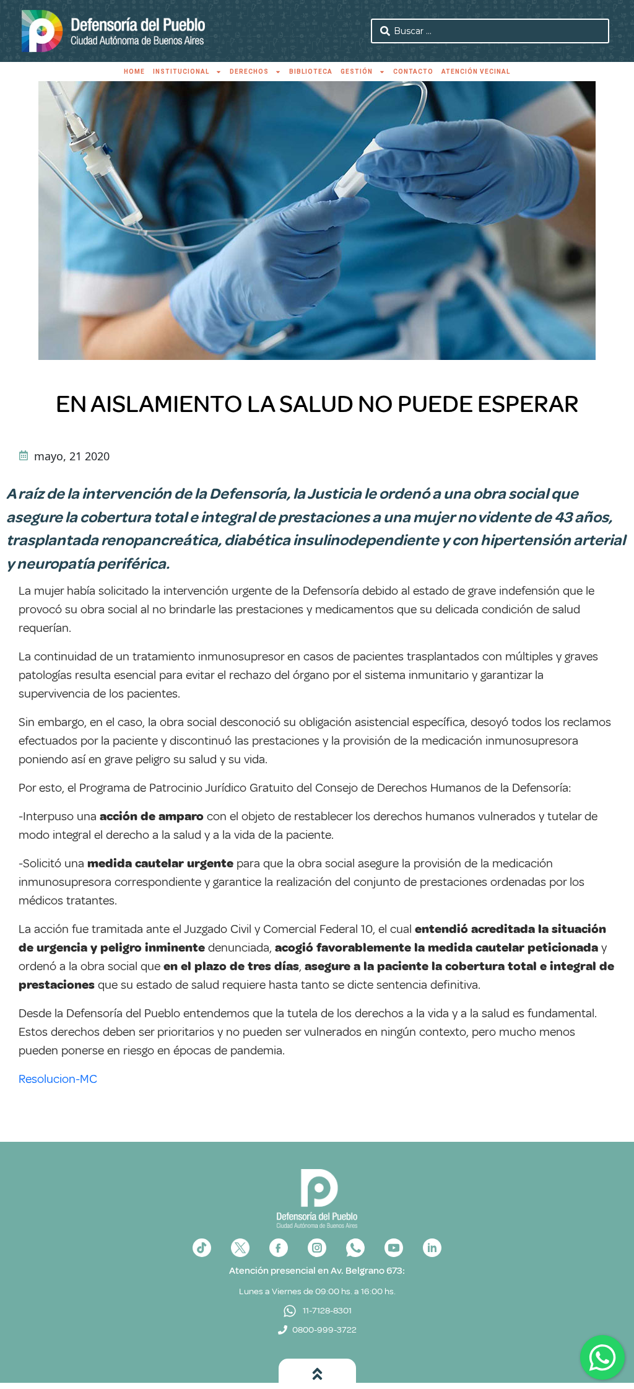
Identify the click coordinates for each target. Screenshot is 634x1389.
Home (134, 71)
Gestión (357, 71)
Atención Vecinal (475, 71)
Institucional (181, 71)
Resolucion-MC (58, 1079)
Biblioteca (310, 71)
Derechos (249, 71)
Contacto (413, 71)
